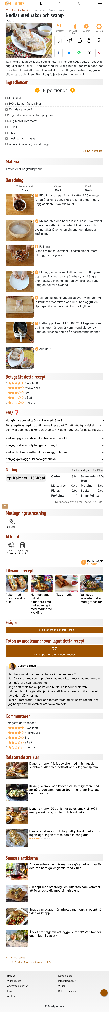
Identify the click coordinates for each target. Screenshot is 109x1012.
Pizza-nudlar (64, 594)
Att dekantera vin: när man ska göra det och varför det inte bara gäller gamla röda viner (65, 866)
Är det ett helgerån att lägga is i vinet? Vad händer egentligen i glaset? (65, 933)
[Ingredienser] (5, 505)
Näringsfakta (94, 150)
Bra (26, 393)
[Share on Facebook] (58, 53)
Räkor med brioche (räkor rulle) (16, 598)
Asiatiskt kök (44, 962)
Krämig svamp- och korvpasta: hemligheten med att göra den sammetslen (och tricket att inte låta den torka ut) (64, 789)
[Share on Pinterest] (99, 53)
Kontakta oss (65, 976)
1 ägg (11, 132)
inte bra (29, 402)
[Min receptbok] (42, 3)
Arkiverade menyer (17, 986)
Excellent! (31, 383)
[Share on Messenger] (69, 53)
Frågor (10, 991)
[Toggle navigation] (100, 3)
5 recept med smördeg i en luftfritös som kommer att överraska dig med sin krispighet (64, 888)
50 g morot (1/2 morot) (23, 121)
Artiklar (11, 996)
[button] (9, 40)
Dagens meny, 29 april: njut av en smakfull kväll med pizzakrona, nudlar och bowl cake (63, 810)
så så (28, 397)
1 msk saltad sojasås (21, 138)
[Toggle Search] (80, 3)
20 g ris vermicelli (20, 109)
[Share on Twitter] (89, 53)
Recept (11, 976)
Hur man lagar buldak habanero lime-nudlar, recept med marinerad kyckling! (41, 603)
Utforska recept (16, 957)
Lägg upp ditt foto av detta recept (54, 654)
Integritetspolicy (67, 981)
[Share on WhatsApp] (79, 53)
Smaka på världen (24, 962)
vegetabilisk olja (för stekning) (28, 144)
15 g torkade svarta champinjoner (30, 115)
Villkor (61, 986)
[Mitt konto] (60, 3)
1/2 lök (12, 127)
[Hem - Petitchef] (7, 10)
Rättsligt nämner (67, 991)
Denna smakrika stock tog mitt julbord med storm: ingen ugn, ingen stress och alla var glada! (65, 833)
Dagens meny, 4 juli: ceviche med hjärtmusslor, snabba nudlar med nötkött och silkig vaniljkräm (63, 765)
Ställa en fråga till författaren (56, 629)
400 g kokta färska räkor (24, 103)
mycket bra (32, 388)
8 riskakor (14, 97)
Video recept (14, 981)
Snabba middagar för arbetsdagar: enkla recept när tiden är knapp (66, 911)
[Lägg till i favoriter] (59, 40)
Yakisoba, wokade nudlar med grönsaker (91, 598)
